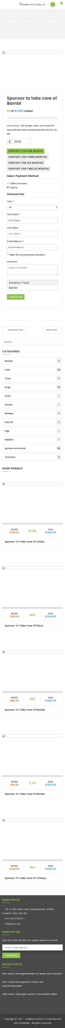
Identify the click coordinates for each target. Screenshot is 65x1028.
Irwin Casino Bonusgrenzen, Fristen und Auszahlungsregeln (22, 983)
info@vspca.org (12, 923)
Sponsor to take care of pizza (24, 625)
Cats (7, 369)
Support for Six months (25, 162)
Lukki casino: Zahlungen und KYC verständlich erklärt (29, 994)
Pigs (7, 430)
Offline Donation (18, 183)
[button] (59, 4)
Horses (8, 404)
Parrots (9, 422)
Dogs (8, 387)
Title (10, 201)
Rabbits (9, 439)
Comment (12, 261)
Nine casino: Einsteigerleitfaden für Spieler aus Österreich (32, 973)
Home (14, 25)
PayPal (13, 187)
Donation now (32, 501)
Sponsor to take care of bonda (25, 794)
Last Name (13, 227)
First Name (13, 214)
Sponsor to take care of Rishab (25, 710)
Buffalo (9, 361)
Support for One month (25, 151)
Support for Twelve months (28, 168)
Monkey (9, 413)
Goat (8, 395)
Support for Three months (27, 157)
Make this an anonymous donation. (28, 254)
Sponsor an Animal (15, 448)
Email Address (15, 241)
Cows (8, 378)
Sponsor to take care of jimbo (24, 541)
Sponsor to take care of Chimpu (25, 878)
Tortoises (10, 457)
